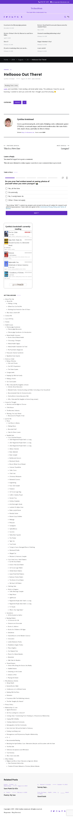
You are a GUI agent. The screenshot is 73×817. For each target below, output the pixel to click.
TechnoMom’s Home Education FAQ (18, 396)
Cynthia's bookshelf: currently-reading (18, 228)
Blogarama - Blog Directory (12, 812)
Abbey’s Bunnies (14, 449)
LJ (10, 69)
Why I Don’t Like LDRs (13, 756)
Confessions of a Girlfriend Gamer (16, 689)
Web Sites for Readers (14, 660)
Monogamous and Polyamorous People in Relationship (22, 734)
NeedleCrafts (10, 435)
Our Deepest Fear (13, 651)
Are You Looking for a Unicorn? (16, 713)
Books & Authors (13, 626)
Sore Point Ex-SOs (11, 788)
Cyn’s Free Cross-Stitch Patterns (17, 559)
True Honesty (10, 753)
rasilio (6, 89)
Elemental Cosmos (15, 479)
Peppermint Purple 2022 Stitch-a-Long (20, 604)
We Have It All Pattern (15, 583)
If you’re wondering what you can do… (15, 48)
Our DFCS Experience (14, 366)
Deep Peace (13, 594)
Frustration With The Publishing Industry (18, 698)
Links (54, 792)
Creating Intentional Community (16, 722)
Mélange (12, 519)
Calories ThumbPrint (15, 467)
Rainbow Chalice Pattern (16, 577)
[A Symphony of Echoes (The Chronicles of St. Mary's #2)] (6, 276)
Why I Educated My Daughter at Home (17, 385)
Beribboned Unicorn (15, 458)
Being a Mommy (11, 361)
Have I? (6, 41)
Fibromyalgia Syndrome (13, 327)
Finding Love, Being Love (13, 731)
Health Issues (9, 325)
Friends (6, 69)
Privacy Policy (9, 704)
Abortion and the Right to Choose (16, 404)
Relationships (7, 786)
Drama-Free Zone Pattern (17, 565)
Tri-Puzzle (12, 607)
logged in (16, 159)
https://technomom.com (28, 132)
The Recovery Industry (13, 410)
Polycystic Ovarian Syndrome (15, 353)
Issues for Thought (10, 402)
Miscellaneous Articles (11, 681)
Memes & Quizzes (45, 784)
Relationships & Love (11, 707)
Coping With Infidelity (13, 719)
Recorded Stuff (12, 429)
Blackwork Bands (14, 461)
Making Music (12, 426)
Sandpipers (13, 526)
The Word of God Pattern (17, 580)
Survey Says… (42, 787)
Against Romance (11, 709)
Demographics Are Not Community (17, 725)
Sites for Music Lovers (14, 432)
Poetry (8, 792)
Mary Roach (12, 267)
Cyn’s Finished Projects (14, 437)
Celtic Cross (13, 470)
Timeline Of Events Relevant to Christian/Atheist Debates (24, 766)
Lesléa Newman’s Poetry (15, 642)
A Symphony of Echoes (16, 273)
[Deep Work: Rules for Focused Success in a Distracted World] (6, 244)
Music (8, 421)
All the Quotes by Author (15, 615)
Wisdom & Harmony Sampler (18, 556)
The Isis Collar (12, 232)
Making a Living (12, 303)
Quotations (10, 613)
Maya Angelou (12, 648)
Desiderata (11, 632)
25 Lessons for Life (13, 620)
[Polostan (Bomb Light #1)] (6, 257)
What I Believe (9, 759)
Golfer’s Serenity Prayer (16, 495)
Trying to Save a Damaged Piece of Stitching (22, 547)
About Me (9, 301)
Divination (9, 695)
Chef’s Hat (12, 473)
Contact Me (8, 316)
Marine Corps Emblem (16, 516)
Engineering (13, 482)
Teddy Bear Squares (15, 535)
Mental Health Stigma (14, 343)
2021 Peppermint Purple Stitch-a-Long (20, 443)
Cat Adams (12, 234)
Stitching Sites (12, 586)
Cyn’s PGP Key (9, 319)
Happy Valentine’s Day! (44, 41)
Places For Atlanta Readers (15, 654)
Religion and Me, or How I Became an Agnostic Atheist (22, 761)
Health (50, 792)
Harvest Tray (13, 498)
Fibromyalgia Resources (15, 329)
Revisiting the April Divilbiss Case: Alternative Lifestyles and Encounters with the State (31, 743)
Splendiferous (13, 529)
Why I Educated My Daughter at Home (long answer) (23, 399)
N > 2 (8, 737)
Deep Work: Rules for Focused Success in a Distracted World (18, 242)
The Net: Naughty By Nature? (15, 701)
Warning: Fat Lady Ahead (14, 413)
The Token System (13, 369)
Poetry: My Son (9, 795)
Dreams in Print (12, 675)
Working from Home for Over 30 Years (19, 309)
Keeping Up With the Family (14, 375)
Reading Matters (11, 618)
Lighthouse (13, 597)
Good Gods (41, 796)
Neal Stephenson (13, 255)
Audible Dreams (12, 668)
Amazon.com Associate (15, 623)
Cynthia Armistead (9, 78)
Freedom (12, 489)
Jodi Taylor (12, 274)
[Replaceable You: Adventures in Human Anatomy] (6, 266)
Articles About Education (15, 387)
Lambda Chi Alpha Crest (16, 507)
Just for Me (8, 419)
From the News (41, 792)
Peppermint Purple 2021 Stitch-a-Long (20, 601)
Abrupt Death (10, 683)
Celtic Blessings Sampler (16, 591)
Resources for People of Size (16, 416)
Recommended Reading (13, 740)
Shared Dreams (11, 663)
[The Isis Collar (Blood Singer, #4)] (6, 236)
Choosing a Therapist (14, 340)
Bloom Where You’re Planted (17, 464)
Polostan (11, 253)
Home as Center (9, 359)
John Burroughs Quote (16, 504)
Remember (11, 657)
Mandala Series (14, 513)
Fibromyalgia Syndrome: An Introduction (19, 332)
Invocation (11, 639)
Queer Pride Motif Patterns (17, 574)
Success (12, 532)
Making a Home (11, 378)
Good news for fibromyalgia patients (15, 25)
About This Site (9, 299)
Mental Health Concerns (13, 335)
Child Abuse (10, 407)
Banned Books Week (12, 686)
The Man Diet (10, 746)
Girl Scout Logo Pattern (16, 568)
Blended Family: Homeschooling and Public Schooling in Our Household (29, 390)
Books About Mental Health (16, 337)
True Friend (13, 544)
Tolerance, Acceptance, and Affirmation (18, 749)
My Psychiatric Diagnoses (15, 350)
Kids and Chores (13, 363)
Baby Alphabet (14, 452)
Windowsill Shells (14, 550)
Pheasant (12, 522)
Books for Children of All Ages (17, 629)
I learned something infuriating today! (48, 33)
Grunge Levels (10, 372)
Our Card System (11, 381)
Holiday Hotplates (15, 501)
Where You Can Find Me (15, 306)
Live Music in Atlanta (14, 423)
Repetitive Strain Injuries (13, 356)
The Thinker (13, 538)
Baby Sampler (13, 455)
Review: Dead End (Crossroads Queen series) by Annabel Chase (52, 26)
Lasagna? (63, 147)
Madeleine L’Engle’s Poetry (15, 645)
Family (6, 784)
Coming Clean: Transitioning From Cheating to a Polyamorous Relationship (28, 716)
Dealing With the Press (13, 692)
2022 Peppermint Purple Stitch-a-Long (20, 446)
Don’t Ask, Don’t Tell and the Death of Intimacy (20, 728)
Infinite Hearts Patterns (16, 571)
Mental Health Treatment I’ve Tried (17, 346)
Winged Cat (13, 553)
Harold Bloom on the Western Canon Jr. (19, 636)
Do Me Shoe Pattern (15, 561)
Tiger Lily (12, 541)
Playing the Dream (13, 678)
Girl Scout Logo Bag (15, 492)
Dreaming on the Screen (15, 671)
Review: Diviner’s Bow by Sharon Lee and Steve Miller (18, 34)
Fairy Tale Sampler (15, 486)
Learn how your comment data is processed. (46, 163)
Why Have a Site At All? (13, 312)
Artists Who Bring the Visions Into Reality (20, 665)
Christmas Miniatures (15, 476)
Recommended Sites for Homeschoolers (19, 393)
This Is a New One (12, 147)
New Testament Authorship (15, 763)
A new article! (41, 48)
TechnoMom (36, 8)
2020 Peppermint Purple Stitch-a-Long (20, 439)
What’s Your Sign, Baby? (16, 610)
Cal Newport (8, 247)
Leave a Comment (36, 78)
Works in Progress (13, 589)
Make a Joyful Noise (15, 510)
